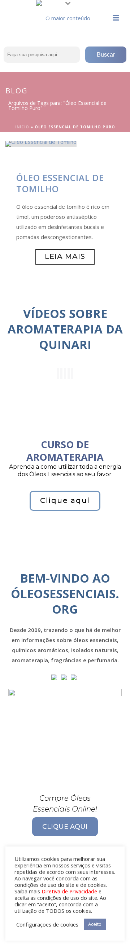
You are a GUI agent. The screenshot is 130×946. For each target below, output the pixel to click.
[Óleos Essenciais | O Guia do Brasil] (65, 16)
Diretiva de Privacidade (69, 891)
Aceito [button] (94, 924)
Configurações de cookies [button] (47, 924)
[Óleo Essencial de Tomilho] (41, 143)
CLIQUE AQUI (65, 827)
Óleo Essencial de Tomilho (60, 183)
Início (22, 126)
